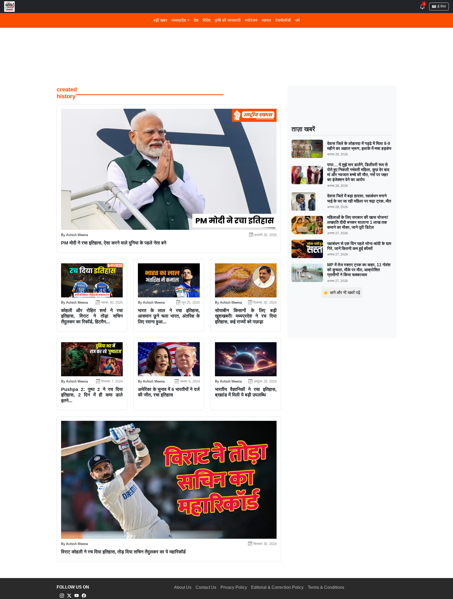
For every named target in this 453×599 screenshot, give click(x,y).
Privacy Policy (233, 587)
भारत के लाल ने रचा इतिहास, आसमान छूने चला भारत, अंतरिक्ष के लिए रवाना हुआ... (168, 316)
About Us (182, 587)
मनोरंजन (251, 20)
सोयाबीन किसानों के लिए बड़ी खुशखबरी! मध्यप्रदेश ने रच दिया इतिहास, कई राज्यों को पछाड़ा (246, 316)
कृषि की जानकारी (228, 20)
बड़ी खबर (160, 20)
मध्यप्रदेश (178, 20)
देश (196, 20)
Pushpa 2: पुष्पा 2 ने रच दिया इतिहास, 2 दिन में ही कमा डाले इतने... (92, 395)
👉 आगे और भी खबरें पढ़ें (341, 292)
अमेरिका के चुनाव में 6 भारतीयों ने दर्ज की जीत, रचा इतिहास (168, 392)
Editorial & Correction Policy (277, 587)
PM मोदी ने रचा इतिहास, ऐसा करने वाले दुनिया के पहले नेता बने (113, 243)
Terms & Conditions (326, 587)
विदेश (207, 20)
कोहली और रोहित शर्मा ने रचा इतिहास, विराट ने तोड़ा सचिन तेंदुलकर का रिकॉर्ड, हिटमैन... (92, 316)
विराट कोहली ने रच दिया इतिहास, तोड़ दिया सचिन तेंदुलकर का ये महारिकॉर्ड (123, 551)
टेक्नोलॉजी (283, 20)
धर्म (297, 20)
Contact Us (206, 587)
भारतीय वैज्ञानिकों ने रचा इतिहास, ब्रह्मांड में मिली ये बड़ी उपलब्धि (246, 392)
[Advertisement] (214, 39)
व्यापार (266, 20)
